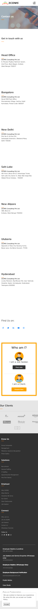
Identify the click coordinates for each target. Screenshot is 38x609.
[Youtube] (18, 328)
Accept (6, 604)
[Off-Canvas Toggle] (34, 3)
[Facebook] (3, 328)
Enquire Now (19, 389)
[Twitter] (8, 328)
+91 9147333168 (8, 567)
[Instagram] (23, 328)
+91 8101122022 (8, 560)
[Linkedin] (6, 535)
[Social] (11, 535)
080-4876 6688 (8, 551)
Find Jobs (19, 367)
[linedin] (13, 328)
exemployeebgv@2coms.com (11, 575)
